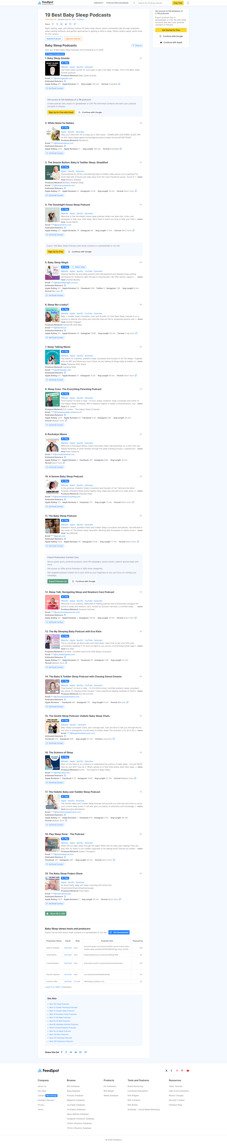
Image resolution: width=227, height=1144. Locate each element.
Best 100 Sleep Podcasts (59, 1004)
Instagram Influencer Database (80, 1118)
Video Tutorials (175, 1086)
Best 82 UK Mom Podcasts (60, 1021)
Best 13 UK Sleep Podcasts (60, 1017)
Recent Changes (176, 1095)
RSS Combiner (134, 1100)
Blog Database (73, 1091)
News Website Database (78, 1114)
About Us (42, 1086)
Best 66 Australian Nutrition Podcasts (64, 1024)
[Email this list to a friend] (70, 24)
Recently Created (176, 1100)
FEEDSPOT (98, 3)
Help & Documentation (179, 1091)
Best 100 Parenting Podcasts (61, 1038)
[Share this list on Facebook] (52, 24)
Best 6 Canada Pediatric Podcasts (63, 1028)
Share (47, 24)
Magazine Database (76, 1100)
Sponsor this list (73, 39)
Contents (80, 19)
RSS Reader (109, 1091)
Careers (47, 1095)
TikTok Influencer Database (79, 1128)
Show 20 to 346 (57, 913)
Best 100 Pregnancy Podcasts (61, 1041)
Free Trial (178, 3)
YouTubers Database (76, 1109)
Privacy (41, 1105)
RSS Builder (133, 1105)
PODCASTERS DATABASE (117, 3)
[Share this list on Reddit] (65, 24)
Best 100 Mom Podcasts (59, 1034)
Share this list (52, 1052)
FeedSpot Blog (175, 1105)
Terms (40, 1109)
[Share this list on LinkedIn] (61, 24)
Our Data (42, 1091)
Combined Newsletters (138, 1091)
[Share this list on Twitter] (57, 24)
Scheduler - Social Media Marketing (143, 1109)
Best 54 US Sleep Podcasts (60, 1031)
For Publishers (110, 1086)
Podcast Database (75, 1095)
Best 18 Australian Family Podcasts (63, 1014)
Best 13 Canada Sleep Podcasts (62, 1011)
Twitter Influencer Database (79, 1123)
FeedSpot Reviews (46, 1100)
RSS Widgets (133, 1095)
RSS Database (73, 1086)
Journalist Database (76, 1105)
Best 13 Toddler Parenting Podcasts (63, 1007)
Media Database (111, 1095)
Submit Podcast (54, 39)
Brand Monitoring (135, 1086)
